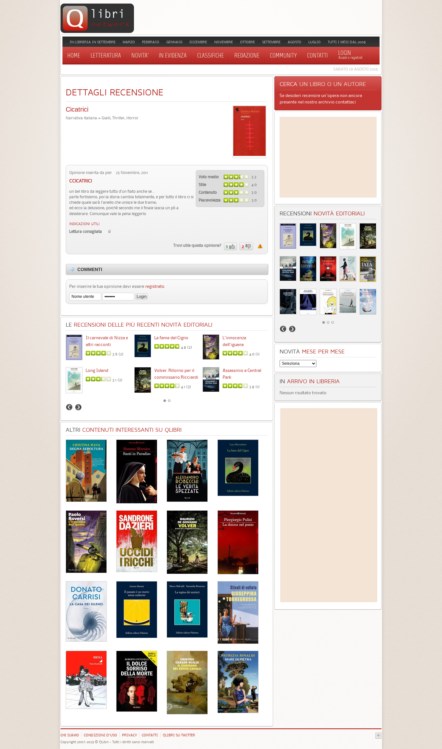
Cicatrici (77, 109)
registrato (154, 286)
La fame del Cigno (171, 338)
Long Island (97, 370)
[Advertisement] (328, 157)
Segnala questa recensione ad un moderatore (260, 246)
